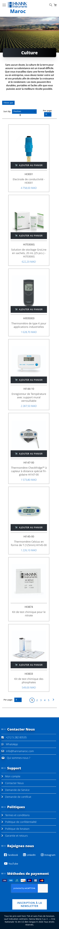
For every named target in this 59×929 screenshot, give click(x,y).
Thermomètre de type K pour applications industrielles (28, 325)
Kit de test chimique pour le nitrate (29, 613)
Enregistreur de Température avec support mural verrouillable (29, 397)
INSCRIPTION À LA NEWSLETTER (29, 904)
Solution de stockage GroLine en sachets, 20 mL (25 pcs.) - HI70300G (28, 253)
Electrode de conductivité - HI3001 (29, 181)
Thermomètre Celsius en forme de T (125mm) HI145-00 (29, 543)
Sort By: (7, 111)
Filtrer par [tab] (8, 102)
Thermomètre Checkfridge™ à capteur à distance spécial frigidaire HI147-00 (29, 471)
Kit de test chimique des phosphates (28, 680)
